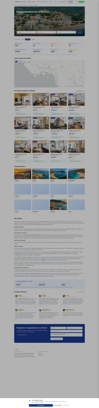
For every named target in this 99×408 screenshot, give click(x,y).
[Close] (69, 399)
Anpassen (67, 405)
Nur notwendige (57, 405)
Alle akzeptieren (41, 405)
